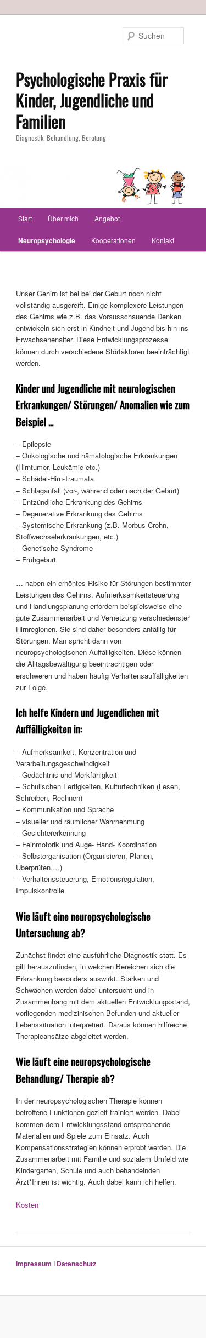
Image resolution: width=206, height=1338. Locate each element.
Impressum (34, 1263)
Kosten (27, 1204)
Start (25, 218)
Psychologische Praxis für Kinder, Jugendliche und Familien (92, 100)
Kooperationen (113, 240)
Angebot (107, 218)
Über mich (63, 218)
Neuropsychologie (46, 240)
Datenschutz (76, 1263)
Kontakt (163, 240)
